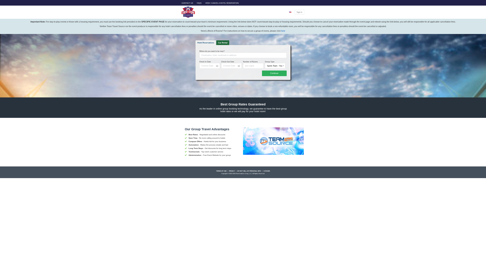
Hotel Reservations (205, 43)
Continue (274, 73)
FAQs (199, 3)
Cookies (267, 171)
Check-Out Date (227, 62)
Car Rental (222, 43)
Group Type (269, 62)
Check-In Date (205, 62)
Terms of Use (221, 171)
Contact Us (187, 3)
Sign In (299, 12)
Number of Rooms (250, 62)
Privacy (232, 171)
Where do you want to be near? (212, 51)
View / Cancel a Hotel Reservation (222, 3)
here (283, 31)
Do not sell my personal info (249, 171)
